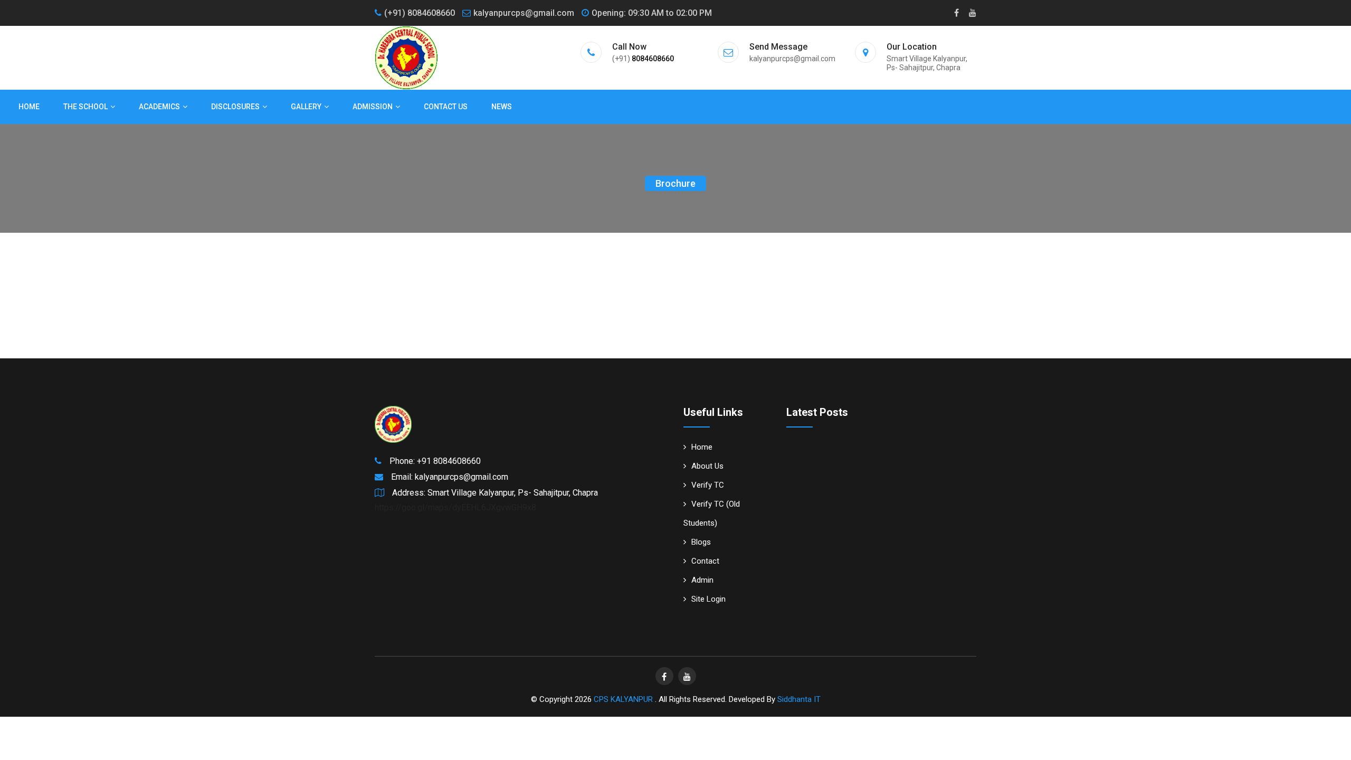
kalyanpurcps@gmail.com (523, 13)
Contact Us (446, 106)
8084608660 (653, 58)
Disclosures (235, 106)
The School (85, 106)
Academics (159, 106)
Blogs (701, 542)
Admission (373, 106)
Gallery (306, 106)
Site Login (708, 599)
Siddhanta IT (799, 699)
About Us (707, 466)
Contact (705, 561)
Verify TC (707, 485)
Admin (702, 580)
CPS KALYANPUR (624, 699)
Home (29, 106)
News (501, 106)
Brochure (675, 183)
